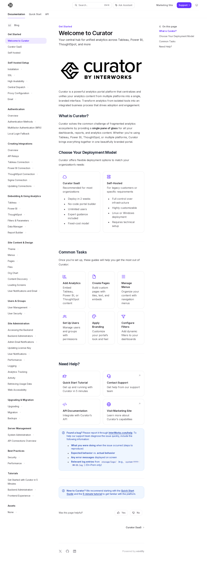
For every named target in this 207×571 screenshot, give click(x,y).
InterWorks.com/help (120, 432)
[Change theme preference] (196, 5)
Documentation (16, 14)
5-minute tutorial (92, 494)
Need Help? (165, 46)
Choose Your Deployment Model (176, 36)
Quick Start (35, 14)
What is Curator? (168, 31)
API (47, 14)
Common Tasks (167, 41)
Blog (16, 25)
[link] (79, 202)
